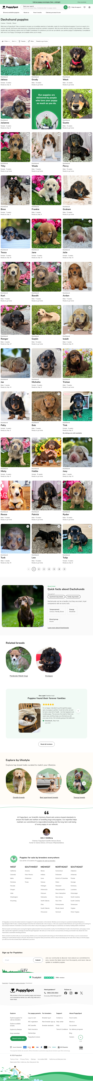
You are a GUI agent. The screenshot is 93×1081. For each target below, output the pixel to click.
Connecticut (59, 871)
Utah (11, 893)
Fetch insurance (33, 1029)
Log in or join (32, 1018)
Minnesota (44, 890)
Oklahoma (28, 878)
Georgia (73, 882)
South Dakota (45, 908)
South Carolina (75, 901)
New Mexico (29, 875)
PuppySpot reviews (34, 1037)
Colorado (13, 875)
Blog (70, 1033)
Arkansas (74, 875)
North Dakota (45, 901)
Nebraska (44, 897)
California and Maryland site (57, 1059)
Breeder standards (47, 1025)
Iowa (42, 878)
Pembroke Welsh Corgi (19, 676)
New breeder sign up (48, 1021)
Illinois (43, 871)
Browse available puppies (11, 12)
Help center (59, 1021)
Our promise (73, 1025)
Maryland (58, 886)
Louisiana (73, 890)
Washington (14, 897)
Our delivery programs (76, 1029)
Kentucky (73, 886)
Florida (73, 878)
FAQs (57, 1025)
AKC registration (33, 1021)
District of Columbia (61, 878)
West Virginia (75, 912)
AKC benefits (32, 1025)
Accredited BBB (42, 1059)
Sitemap (33, 1059)
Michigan (43, 886)
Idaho (12, 878)
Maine (57, 882)
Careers (71, 1037)
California (13, 871)
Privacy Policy (24, 1059)
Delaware (58, 875)
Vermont (58, 912)
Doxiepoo (49, 676)
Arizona (27, 871)
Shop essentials (15, 1033)
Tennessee (74, 904)
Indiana (43, 875)
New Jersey (59, 897)
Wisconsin (44, 912)
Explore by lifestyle (16, 1029)
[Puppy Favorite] (27, 48)
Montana (13, 882)
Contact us (59, 1018)
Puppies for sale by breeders (17, 983)
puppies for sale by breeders (46, 861)
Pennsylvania (59, 904)
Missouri (43, 893)
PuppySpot (5, 983)
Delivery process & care (53, 12)
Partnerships (32, 1033)
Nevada (12, 886)
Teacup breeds (79, 797)
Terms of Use (14, 1059)
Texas (27, 882)
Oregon (12, 890)
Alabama (73, 871)
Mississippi (74, 893)
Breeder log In (46, 1018)
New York (58, 901)
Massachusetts (60, 890)
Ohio (42, 904)
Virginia (73, 908)
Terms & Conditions (62, 1029)
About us (26, 12)
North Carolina (75, 897)
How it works (37, 12)
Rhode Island (59, 908)
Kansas (43, 882)
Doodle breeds (19, 797)
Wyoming (13, 901)
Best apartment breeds (49, 797)
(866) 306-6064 (52, 993)
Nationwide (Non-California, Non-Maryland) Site (24, 1062)
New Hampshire (60, 893)
